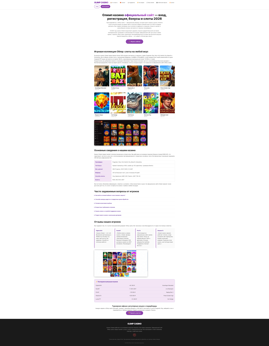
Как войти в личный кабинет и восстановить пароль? (110, 195)
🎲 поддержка (131, 2)
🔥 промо (171, 2)
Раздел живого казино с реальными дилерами (108, 215)
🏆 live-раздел (140, 2)
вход (97, 6)
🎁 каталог (122, 2)
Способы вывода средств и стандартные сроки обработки (111, 199)
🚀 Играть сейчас (134, 41)
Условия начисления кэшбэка (103, 203)
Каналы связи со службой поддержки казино (108, 211)
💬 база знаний (150, 2)
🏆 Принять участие (134, 313)
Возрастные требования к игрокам (105, 207)
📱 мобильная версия (161, 2)
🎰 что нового (113, 2)
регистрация (105, 6)
